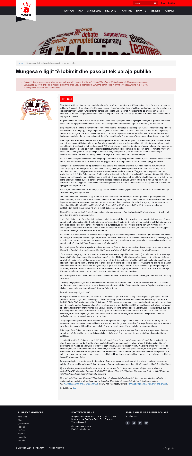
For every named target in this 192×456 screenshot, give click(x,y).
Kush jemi (69, 10)
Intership (155, 10)
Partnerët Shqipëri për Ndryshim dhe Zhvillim (147, 383)
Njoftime (127, 10)
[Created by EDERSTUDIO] (169, 448)
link (74, 387)
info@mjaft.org (84, 429)
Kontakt (169, 10)
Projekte (110, 10)
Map (80, 10)
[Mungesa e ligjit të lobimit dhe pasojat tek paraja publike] (36, 107)
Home (20, 63)
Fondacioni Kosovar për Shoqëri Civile (81, 383)
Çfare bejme (94, 10)
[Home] (27, 11)
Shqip (163, 3)
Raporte (141, 10)
